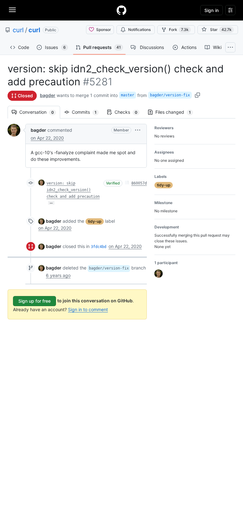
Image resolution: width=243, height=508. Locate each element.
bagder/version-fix (170, 95)
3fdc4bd (98, 247)
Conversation (39, 112)
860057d (139, 183)
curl (18, 30)
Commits (87, 112)
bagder (47, 95)
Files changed (176, 112)
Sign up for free (34, 301)
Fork (179, 29)
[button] (137, 130)
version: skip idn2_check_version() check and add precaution (73, 190)
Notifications (139, 29)
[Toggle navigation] (12, 10)
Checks (129, 112)
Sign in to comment (88, 309)
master (127, 95)
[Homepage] (121, 10)
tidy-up (94, 221)
